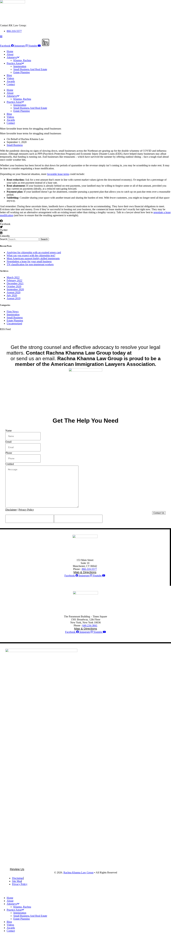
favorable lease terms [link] (58, 174)
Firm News (13, 311)
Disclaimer (11, 509)
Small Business (15, 145)
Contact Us (158, 513)
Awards (11, 81)
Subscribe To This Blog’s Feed (16, 334)
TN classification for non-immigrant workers (30, 264)
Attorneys (12, 57)
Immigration (19, 66)
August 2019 (13, 298)
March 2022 (13, 277)
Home (10, 51)
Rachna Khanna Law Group (78, 872)
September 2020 (15, 289)
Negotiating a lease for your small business (29, 261)
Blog (9, 75)
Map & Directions (84, 572)
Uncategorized (14, 323)
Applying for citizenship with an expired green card (34, 252)
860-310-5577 (89, 569)
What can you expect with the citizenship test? (31, 255)
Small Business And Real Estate (30, 69)
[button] (85, 223)
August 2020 (13, 292)
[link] (149, 353)
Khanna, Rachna (22, 60)
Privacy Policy (26, 509)
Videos (10, 78)
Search (3, 239)
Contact (11, 84)
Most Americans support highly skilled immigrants (33, 258)
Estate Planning (21, 72)
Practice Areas (14, 63)
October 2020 (14, 286)
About (10, 54)
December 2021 (15, 283)
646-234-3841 (89, 625)
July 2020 (12, 295)
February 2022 (14, 280)
